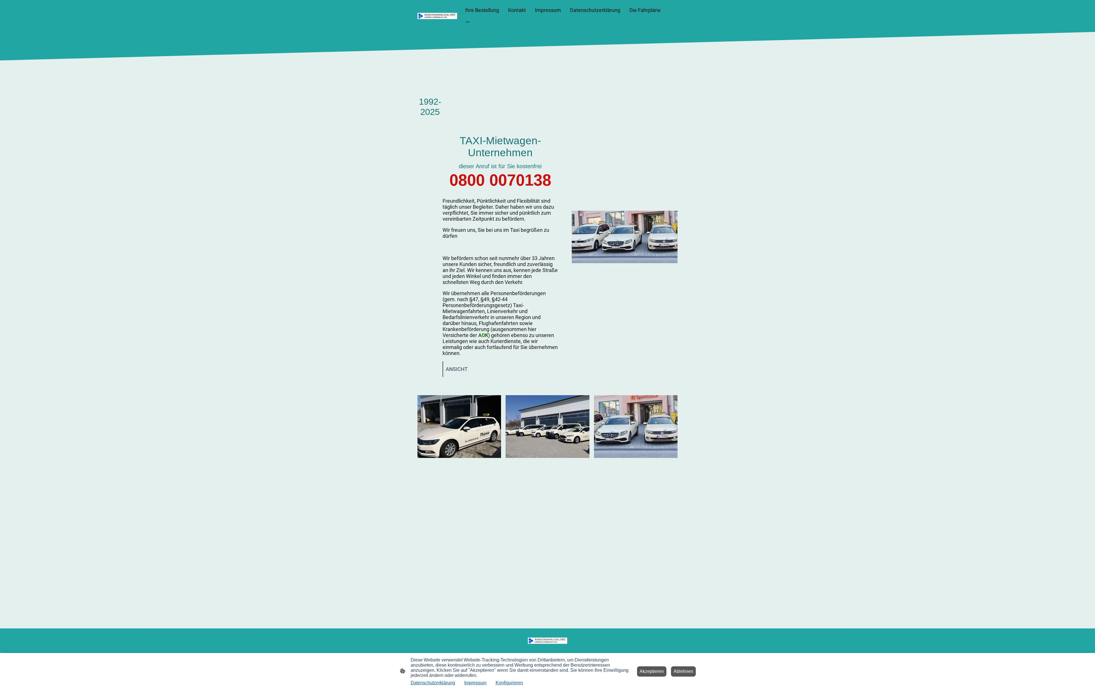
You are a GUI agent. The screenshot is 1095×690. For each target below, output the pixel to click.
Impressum (475, 682)
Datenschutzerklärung (433, 682)
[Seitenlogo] (437, 16)
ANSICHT (457, 369)
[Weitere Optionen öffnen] (468, 22)
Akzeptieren (652, 671)
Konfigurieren (509, 682)
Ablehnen (683, 671)
